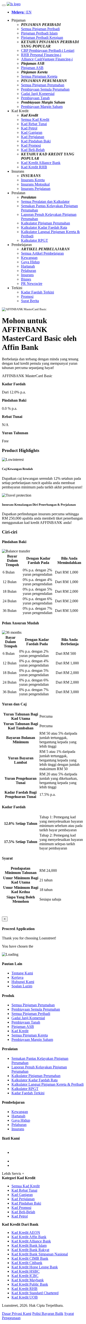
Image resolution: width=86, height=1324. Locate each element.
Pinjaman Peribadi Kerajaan (42, 37)
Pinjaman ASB (32, 68)
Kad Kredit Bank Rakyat (30, 1250)
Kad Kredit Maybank (27, 1280)
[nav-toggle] (4, 5)
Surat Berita (30, 301)
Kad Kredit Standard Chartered (35, 1293)
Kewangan (29, 258)
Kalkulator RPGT (34, 240)
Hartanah (28, 266)
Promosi (27, 296)
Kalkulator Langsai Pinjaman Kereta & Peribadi (47, 1084)
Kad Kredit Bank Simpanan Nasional (39, 1254)
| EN (21, 12)
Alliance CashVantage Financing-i (47, 59)
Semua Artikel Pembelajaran (42, 253)
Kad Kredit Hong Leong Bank (34, 1267)
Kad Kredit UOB (24, 1297)
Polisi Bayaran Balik (47, 1314)
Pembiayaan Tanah (35, 98)
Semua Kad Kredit (35, 119)
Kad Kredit (19, 1031)
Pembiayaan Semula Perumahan (45, 89)
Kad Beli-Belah (33, 150)
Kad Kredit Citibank (26, 1263)
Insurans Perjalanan (35, 189)
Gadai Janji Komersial (37, 94)
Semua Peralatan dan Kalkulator (45, 201)
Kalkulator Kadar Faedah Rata (44, 227)
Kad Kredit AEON (25, 1232)
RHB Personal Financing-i (41, 55)
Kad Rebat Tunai (34, 124)
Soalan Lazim (21, 986)
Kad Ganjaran (31, 132)
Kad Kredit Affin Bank (28, 1237)
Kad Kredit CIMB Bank (29, 1258)
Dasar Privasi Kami (16, 1314)
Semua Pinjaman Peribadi (40, 29)
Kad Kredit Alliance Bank (40, 163)
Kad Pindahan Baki (36, 141)
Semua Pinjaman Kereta (39, 76)
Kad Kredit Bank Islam (29, 1245)
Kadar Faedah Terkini (37, 292)
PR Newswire (31, 283)
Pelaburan (28, 271)
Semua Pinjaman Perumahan (42, 85)
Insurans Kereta (33, 180)
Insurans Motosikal (35, 184)
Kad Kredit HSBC (25, 1271)
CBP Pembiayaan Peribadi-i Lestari (47, 50)
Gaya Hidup (30, 262)
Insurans (27, 275)
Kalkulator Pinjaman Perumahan (45, 223)
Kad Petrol (29, 128)
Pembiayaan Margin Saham (42, 107)
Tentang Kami (22, 973)
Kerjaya (17, 977)
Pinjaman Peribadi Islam (39, 33)
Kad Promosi (31, 145)
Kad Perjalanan (32, 137)
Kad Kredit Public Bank (29, 1284)
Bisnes (26, 279)
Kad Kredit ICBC (24, 1276)
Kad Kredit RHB (34, 167)
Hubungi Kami (22, 982)
